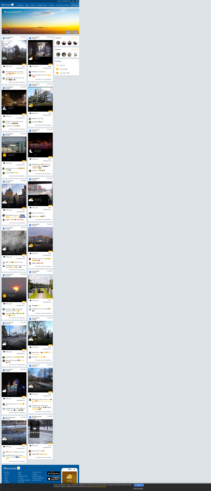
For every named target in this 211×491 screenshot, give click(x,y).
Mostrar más (74, 38)
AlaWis (8, 219)
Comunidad (74, 5)
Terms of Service (101, 486)
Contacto (35, 474)
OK (139, 485)
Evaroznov (35, 75)
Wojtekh (34, 71)
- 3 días (5, 476)
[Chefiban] (64, 43)
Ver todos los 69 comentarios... (17, 82)
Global (68, 32)
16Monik (34, 118)
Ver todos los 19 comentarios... (44, 173)
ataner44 (8, 313)
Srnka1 (7, 71)
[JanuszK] (70, 54)
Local (75, 32)
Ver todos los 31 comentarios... (17, 223)
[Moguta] (58, 43)
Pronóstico (20, 5)
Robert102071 (9, 37)
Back (6, 31)
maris (33, 213)
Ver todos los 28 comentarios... (43, 219)
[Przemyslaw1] (64, 54)
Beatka (34, 258)
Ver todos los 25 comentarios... (43, 313)
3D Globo (51, 5)
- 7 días (5, 478)
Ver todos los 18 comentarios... (17, 412)
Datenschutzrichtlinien (38, 478)
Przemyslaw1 (9, 215)
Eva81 (7, 121)
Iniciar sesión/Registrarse (64, 1)
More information (138, 488)
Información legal (37, 476)
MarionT (8, 360)
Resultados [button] (58, 61)
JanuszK (34, 357)
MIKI (7, 262)
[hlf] (70, 43)
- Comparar (6, 482)
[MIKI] (75, 54)
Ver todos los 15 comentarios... (44, 411)
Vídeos (33, 5)
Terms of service (37, 472)
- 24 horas (6, 474)
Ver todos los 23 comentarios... (17, 269)
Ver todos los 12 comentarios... (17, 461)
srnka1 (7, 168)
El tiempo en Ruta (42, 5)
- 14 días (6, 480)
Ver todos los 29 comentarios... (17, 129)
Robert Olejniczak (10, 417)
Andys (7, 404)
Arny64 (8, 78)
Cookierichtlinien (37, 480)
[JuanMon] (75, 43)
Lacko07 (8, 126)
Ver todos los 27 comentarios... (17, 317)
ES (73, 1)
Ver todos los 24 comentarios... (17, 364)
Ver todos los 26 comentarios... (17, 176)
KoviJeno (8, 309)
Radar (27, 5)
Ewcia (33, 451)
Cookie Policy (90, 486)
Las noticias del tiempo (62, 5)
